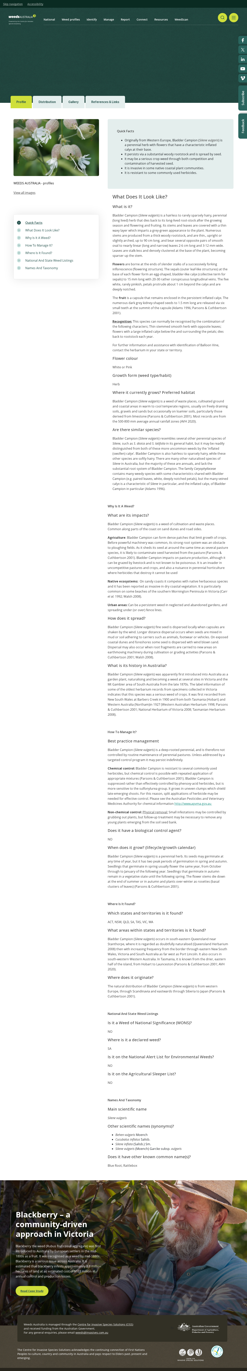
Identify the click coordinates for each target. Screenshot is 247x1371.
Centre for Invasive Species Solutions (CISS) (105, 1324)
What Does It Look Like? (42, 230)
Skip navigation (13, 4)
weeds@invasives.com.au (91, 1332)
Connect (142, 19)
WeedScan (181, 19)
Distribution (47, 102)
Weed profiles (71, 19)
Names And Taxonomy (41, 268)
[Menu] (233, 17)
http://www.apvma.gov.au (193, 803)
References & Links (105, 102)
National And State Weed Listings (49, 260)
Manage (109, 19)
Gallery (73, 102)
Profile (21, 102)
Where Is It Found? (38, 253)
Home (34, 55)
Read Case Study (32, 1291)
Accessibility (35, 4)
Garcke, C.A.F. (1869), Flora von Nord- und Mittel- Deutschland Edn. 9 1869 (57, 78)
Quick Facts (33, 223)
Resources (161, 19)
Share (217, 54)
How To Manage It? (38, 245)
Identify (92, 19)
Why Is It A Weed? (38, 238)
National (49, 19)
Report (125, 19)
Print (233, 55)
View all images (25, 193)
